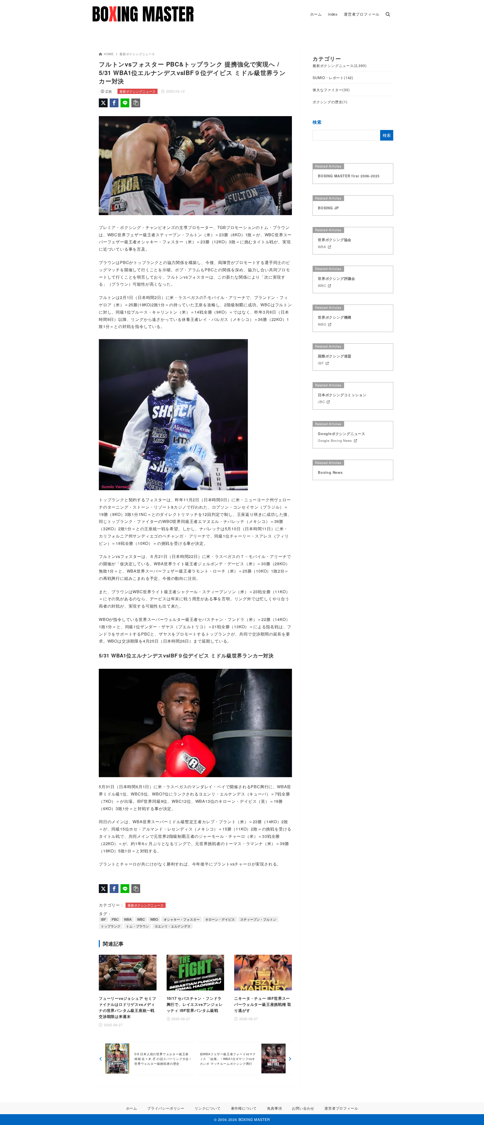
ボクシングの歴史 (330, 101)
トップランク (110, 926)
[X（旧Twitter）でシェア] (103, 102)
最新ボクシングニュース (137, 54)
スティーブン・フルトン (258, 919)
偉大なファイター (331, 89)
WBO (154, 919)
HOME (109, 54)
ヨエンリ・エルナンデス (173, 926)
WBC (141, 919)
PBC (115, 919)
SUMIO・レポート (333, 77)
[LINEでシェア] (124, 102)
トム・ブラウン (137, 926)
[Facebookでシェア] (114, 102)
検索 (317, 122)
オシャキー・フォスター (182, 919)
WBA (128, 919)
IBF (103, 919)
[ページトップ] (472, 1113)
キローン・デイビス (220, 919)
